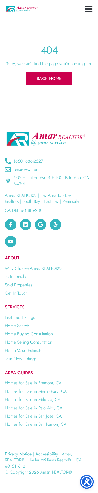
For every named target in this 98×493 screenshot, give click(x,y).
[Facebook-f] (10, 224)
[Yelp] (55, 224)
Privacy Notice (18, 454)
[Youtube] (10, 241)
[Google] (40, 224)
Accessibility (46, 454)
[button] (88, 9)
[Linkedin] (25, 224)
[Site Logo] (21, 8)
